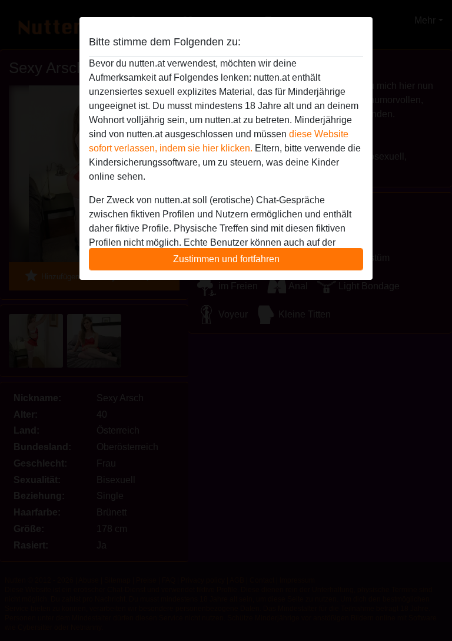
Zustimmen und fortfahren (226, 259)
